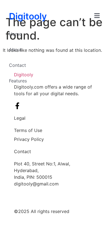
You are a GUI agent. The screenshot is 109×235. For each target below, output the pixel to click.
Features (18, 81)
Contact (17, 65)
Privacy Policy (29, 139)
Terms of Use (28, 130)
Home (15, 34)
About (15, 49)
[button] (97, 16)
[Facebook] (17, 105)
